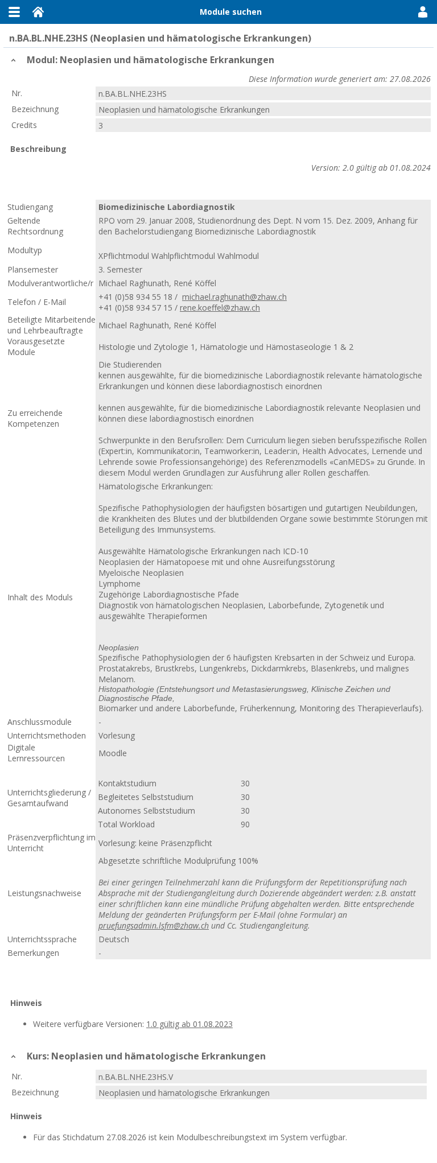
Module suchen (231, 11)
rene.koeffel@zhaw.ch (220, 307)
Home (38, 12)
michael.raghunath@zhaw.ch (234, 296)
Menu (14, 12)
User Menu (423, 12)
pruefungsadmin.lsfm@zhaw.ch (153, 925)
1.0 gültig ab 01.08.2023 (189, 1023)
